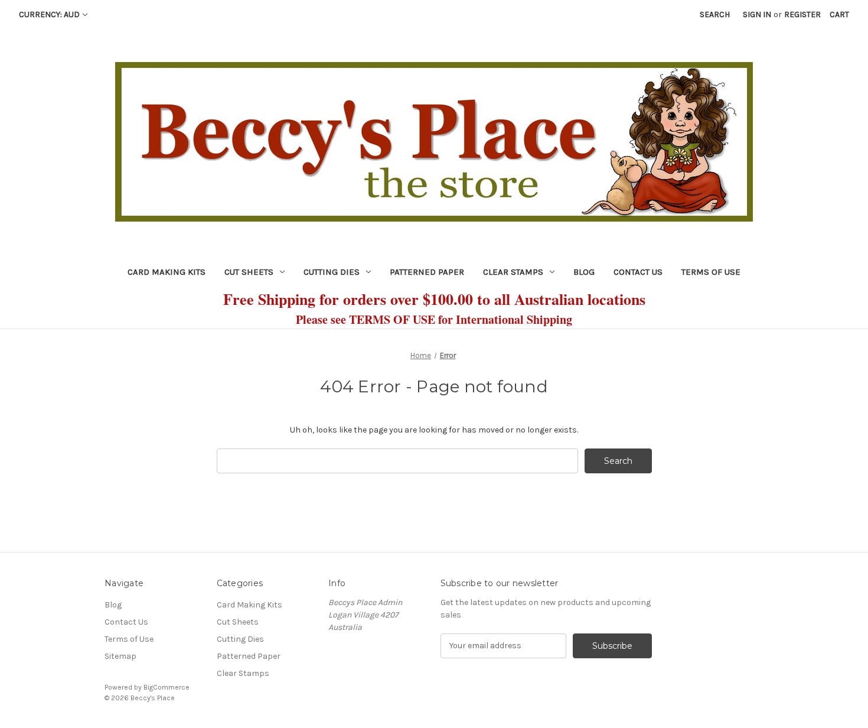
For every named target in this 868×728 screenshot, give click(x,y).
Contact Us (638, 271)
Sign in (757, 14)
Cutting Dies (332, 271)
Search (715, 14)
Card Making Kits (166, 271)
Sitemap (120, 656)
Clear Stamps (513, 271)
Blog (584, 271)
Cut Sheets (248, 271)
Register (802, 14)
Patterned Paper (427, 271)
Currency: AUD (49, 14)
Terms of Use (710, 271)
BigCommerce (166, 687)
